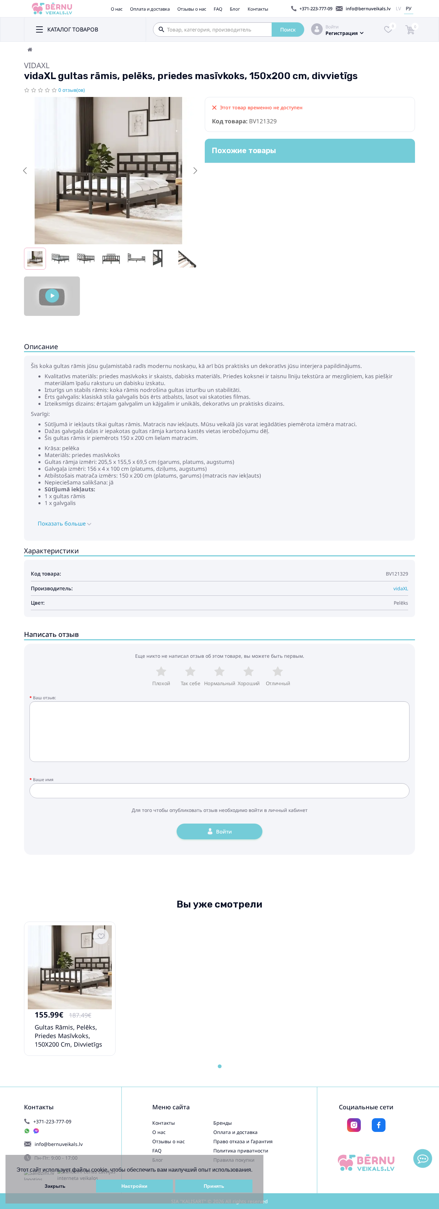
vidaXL (37, 65)
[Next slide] (195, 170)
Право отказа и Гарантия (243, 1141)
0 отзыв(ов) (71, 90)
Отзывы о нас (191, 9)
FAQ (218, 9)
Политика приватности (240, 1150)
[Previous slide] (25, 170)
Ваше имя (43, 779)
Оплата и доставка (150, 9)
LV (398, 8)
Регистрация (341, 33)
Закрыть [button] (55, 1186)
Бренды (222, 1123)
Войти (332, 27)
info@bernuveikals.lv (368, 8)
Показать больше (62, 523)
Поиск (288, 29)
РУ (409, 8)
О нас (116, 9)
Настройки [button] (134, 1186)
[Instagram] (354, 1125)
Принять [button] (214, 1186)
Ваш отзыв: (44, 698)
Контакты (258, 9)
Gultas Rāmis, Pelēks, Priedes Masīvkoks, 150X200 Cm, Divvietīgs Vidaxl (68, 1040)
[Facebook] (378, 1125)
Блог (235, 9)
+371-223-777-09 (315, 8)
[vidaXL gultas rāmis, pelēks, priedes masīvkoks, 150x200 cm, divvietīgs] (52, 296)
